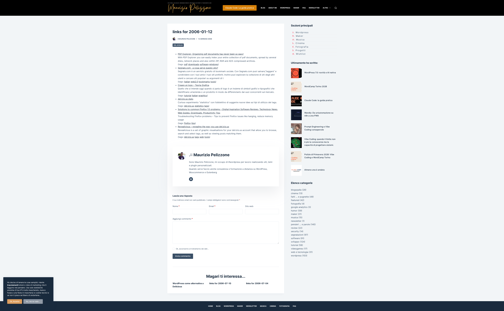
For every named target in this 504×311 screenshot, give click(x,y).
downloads (193, 64)
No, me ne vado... (33, 301)
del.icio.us (178, 45)
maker (299, 36)
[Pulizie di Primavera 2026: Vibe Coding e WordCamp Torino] (296, 156)
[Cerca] (336, 8)
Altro (325, 8)
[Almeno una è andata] (296, 170)
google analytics (299, 207)
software (204, 64)
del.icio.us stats (185, 99)
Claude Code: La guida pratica (239, 8)
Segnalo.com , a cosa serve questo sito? (198, 68)
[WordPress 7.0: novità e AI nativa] (296, 73)
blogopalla (296, 189)
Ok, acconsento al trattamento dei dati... (192, 249)
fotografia (302, 46)
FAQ (304, 8)
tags (206, 106)
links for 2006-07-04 (257, 283)
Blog (263, 8)
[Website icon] (191, 179)
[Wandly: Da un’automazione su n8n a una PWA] (296, 114)
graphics (202, 95)
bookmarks (204, 81)
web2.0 (194, 81)
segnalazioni (297, 234)
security (295, 231)
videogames (297, 248)
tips (193, 123)
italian (187, 81)
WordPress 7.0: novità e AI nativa (320, 72)
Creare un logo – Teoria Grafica (193, 85)
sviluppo (295, 241)
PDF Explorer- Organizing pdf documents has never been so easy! (210, 54)
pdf (186, 64)
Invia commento (182, 256)
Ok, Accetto (14, 301)
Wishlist (301, 54)
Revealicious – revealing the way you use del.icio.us (203, 126)
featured (295, 200)
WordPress (285, 8)
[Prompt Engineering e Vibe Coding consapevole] (296, 128)
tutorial (187, 95)
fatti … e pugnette (300, 196)
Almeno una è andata (314, 170)
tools (213, 81)
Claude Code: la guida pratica (318, 100)
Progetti (301, 50)
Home (210, 306)
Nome (176, 206)
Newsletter (314, 8)
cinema (300, 43)
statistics (199, 106)
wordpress (302, 32)
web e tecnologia (299, 252)
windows (213, 64)
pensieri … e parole (300, 224)
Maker (296, 8)
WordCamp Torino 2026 (315, 86)
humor (294, 210)
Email (212, 206)
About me (272, 8)
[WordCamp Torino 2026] (296, 87)
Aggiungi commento (183, 219)
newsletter (296, 221)
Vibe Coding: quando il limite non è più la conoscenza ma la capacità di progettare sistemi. (319, 142)
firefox (187, 123)
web (202, 137)
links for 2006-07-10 (220, 283)
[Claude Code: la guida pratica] (296, 101)
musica (300, 39)
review (294, 228)
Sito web (249, 206)
